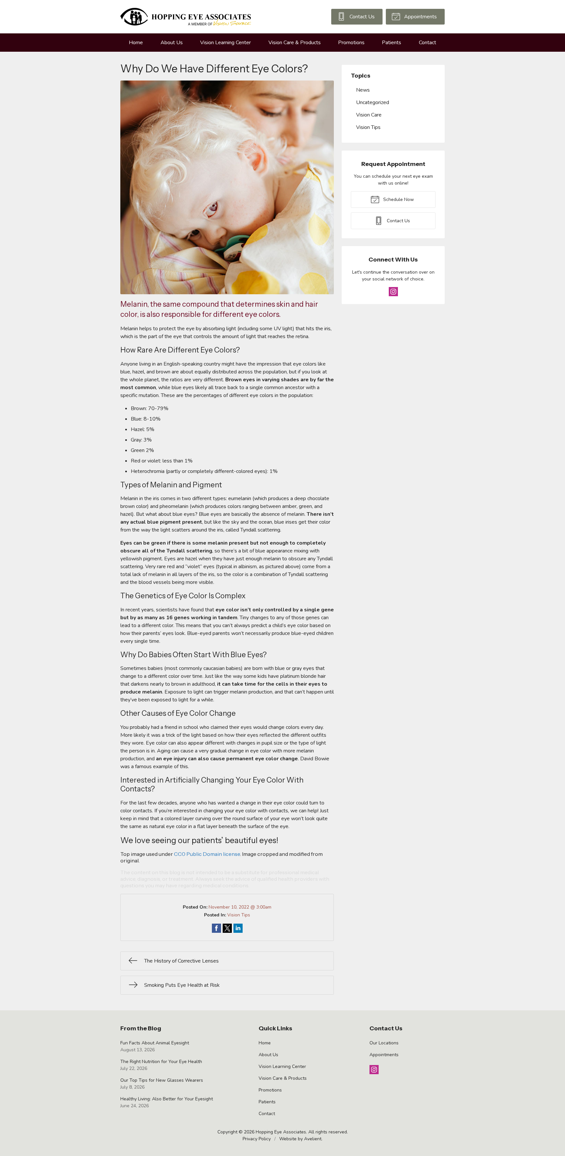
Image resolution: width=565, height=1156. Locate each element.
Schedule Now (398, 199)
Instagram (393, 291)
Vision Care (369, 114)
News (363, 90)
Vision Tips (238, 915)
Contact (427, 42)
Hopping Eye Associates (281, 1132)
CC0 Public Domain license (207, 854)
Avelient (312, 1139)
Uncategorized (372, 102)
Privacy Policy (257, 1139)
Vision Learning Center (225, 42)
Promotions (351, 42)
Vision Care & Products (294, 42)
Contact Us (361, 16)
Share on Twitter (227, 928)
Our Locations (384, 1043)
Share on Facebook (216, 928)
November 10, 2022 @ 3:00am (240, 907)
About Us (172, 42)
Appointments (420, 16)
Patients (391, 42)
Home (136, 42)
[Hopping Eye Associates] (185, 17)
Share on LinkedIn (238, 928)
